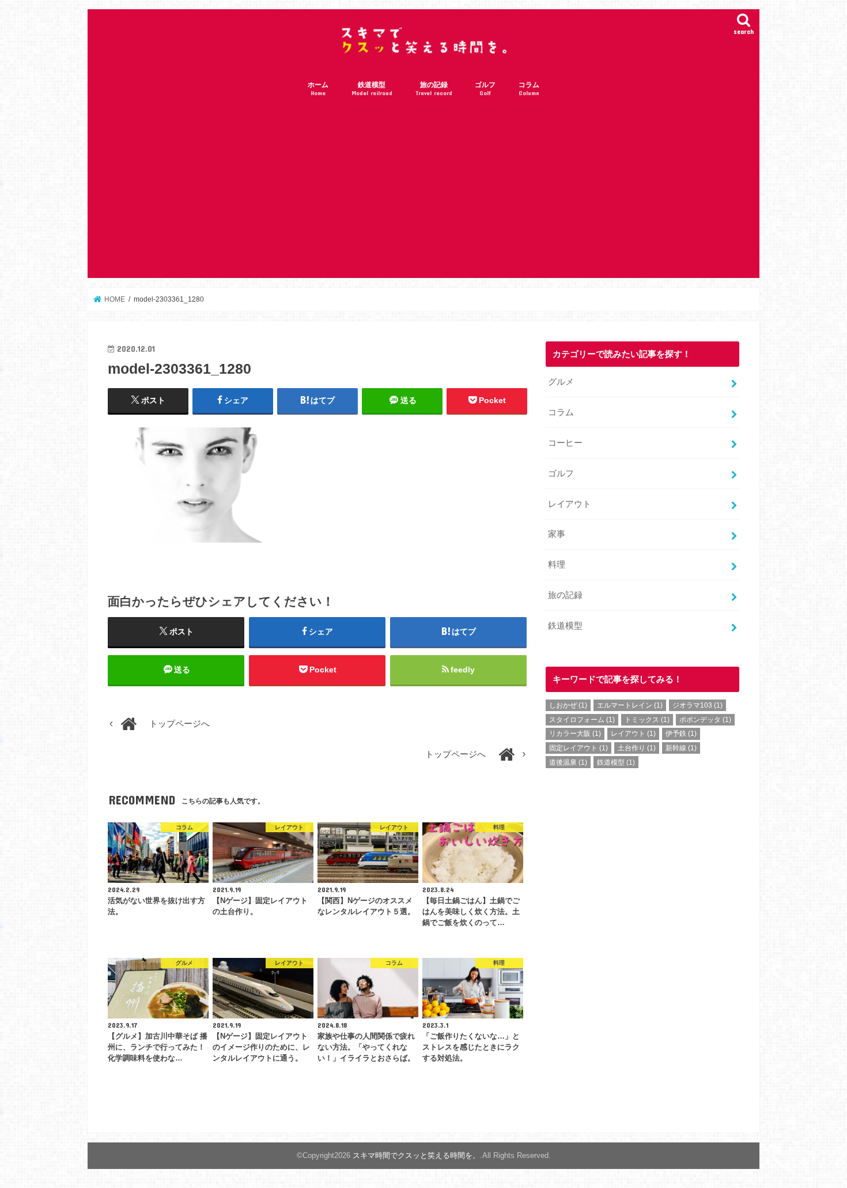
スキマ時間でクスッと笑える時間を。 (416, 1155)
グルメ (561, 381)
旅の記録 (433, 88)
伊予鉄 (681, 734)
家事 (556, 534)
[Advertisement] (423, 191)
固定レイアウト (578, 748)
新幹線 (681, 748)
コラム (529, 88)
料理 (556, 564)
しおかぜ (568, 705)
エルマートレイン (630, 705)
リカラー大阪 (575, 734)
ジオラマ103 (697, 705)
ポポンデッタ (705, 720)
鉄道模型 (371, 88)
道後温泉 (568, 762)
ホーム (318, 88)
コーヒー (565, 443)
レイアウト (569, 504)
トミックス (647, 720)
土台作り (637, 748)
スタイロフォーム (582, 720)
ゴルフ (485, 88)
